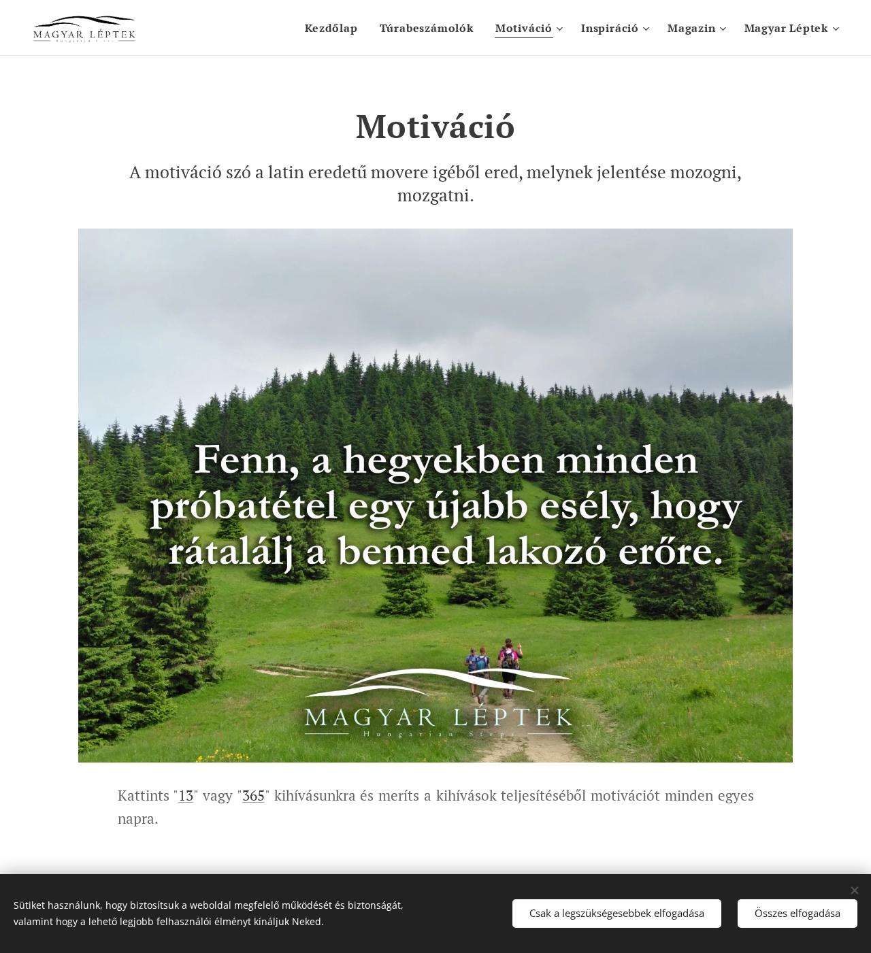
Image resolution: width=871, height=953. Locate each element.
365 (253, 795)
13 (185, 795)
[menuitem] (334, 28)
